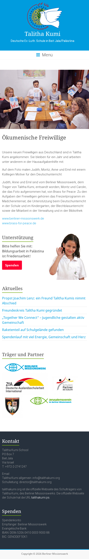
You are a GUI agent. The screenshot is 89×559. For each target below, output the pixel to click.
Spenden (12, 265)
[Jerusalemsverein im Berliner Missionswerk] (50, 397)
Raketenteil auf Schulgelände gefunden (33, 329)
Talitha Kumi (42, 34)
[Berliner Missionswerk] (25, 362)
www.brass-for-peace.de (19, 223)
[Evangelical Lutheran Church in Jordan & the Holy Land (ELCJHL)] (12, 397)
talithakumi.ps (40, 497)
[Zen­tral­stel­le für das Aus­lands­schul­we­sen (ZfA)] (25, 375)
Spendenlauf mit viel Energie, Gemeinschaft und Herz (44, 337)
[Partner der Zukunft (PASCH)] (65, 375)
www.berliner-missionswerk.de (23, 218)
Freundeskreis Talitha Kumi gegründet (32, 310)
